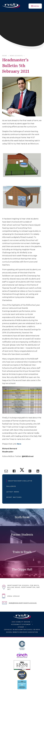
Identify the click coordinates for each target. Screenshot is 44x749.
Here (19, 444)
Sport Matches (14, 497)
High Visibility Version (21, 622)
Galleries (11, 486)
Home (4, 55)
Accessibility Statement (21, 624)
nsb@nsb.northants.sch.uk (23, 603)
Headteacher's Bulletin (20, 481)
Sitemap (21, 627)
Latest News (12, 492)
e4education (33, 632)
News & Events (16, 55)
